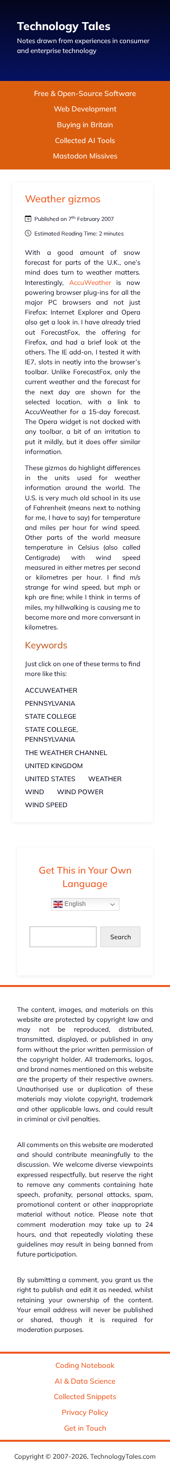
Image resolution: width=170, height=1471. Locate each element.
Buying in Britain (85, 124)
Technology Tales (63, 26)
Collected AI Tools (85, 140)
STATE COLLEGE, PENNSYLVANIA (51, 734)
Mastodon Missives (85, 155)
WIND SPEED (46, 804)
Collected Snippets (85, 1396)
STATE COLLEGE (50, 716)
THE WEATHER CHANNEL (66, 752)
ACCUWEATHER (51, 690)
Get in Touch (85, 1428)
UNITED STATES (50, 778)
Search (120, 937)
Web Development (85, 109)
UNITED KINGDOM (54, 765)
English (74, 904)
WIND (34, 791)
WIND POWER (80, 791)
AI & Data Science (85, 1381)
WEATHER (105, 778)
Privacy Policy (85, 1412)
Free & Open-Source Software (85, 93)
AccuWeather (90, 282)
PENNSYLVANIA (50, 703)
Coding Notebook (85, 1365)
